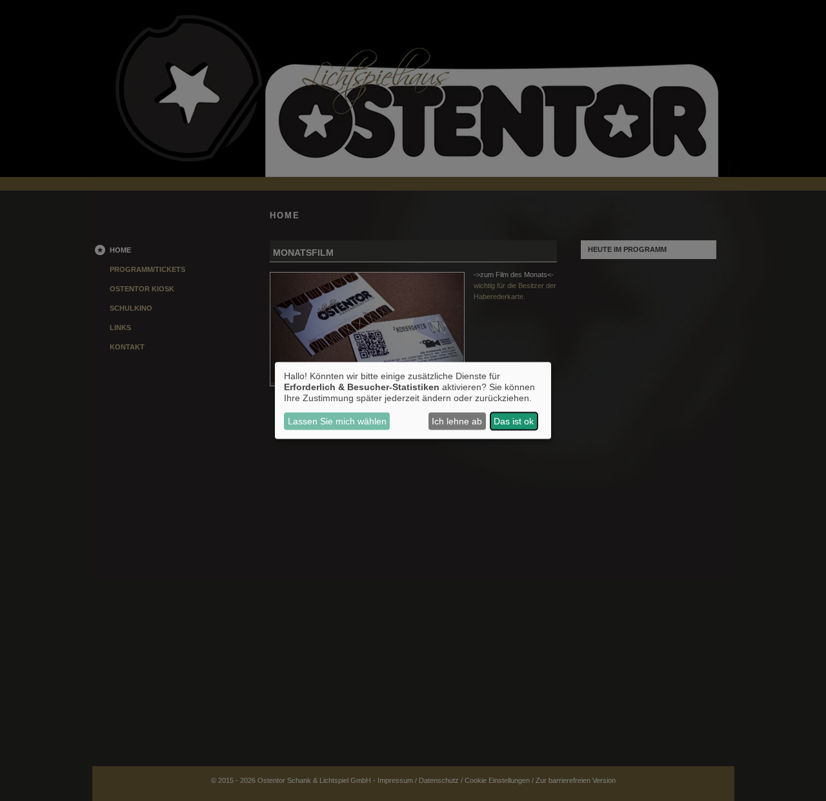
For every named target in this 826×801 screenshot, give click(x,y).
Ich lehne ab (457, 421)
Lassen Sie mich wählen (337, 421)
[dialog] (413, 400)
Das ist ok (514, 421)
